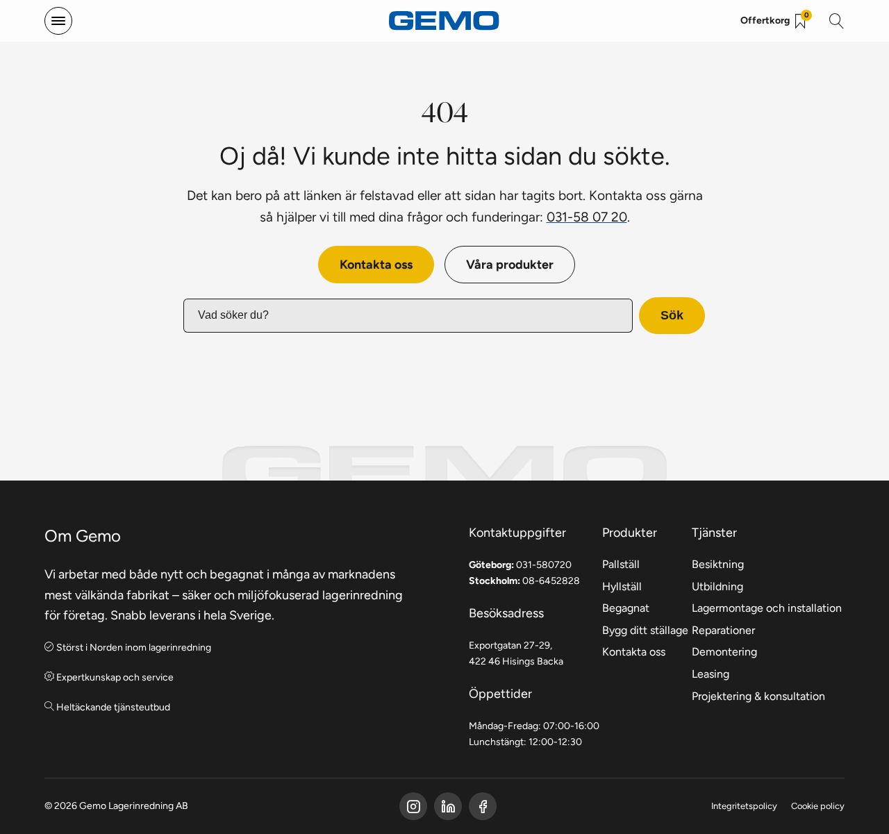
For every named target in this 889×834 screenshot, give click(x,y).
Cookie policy (818, 806)
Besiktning (718, 564)
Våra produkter (510, 264)
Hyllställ (622, 586)
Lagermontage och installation (767, 608)
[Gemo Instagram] (483, 806)
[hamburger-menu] (58, 20)
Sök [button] (671, 315)
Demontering (724, 651)
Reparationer (723, 630)
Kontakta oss (376, 264)
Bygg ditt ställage (645, 630)
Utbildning (717, 586)
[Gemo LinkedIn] (448, 806)
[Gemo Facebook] (413, 806)
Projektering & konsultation (758, 696)
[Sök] (837, 20)
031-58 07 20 (587, 216)
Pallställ (621, 564)
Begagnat (625, 608)
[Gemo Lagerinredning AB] (444, 21)
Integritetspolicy (744, 806)
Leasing (710, 674)
